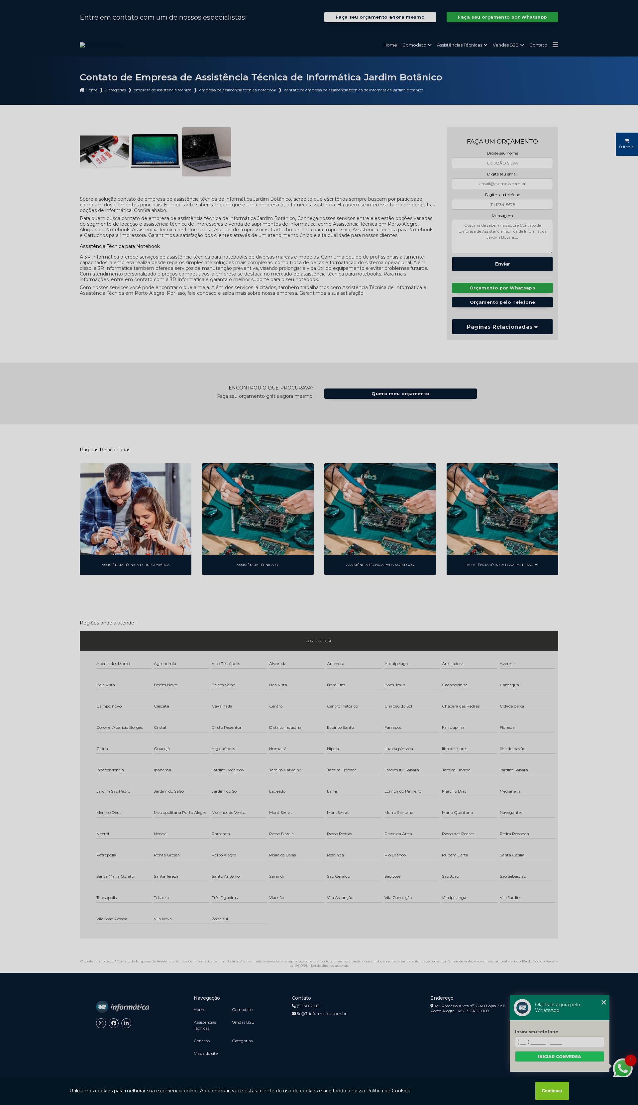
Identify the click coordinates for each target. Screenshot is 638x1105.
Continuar (552, 1090)
